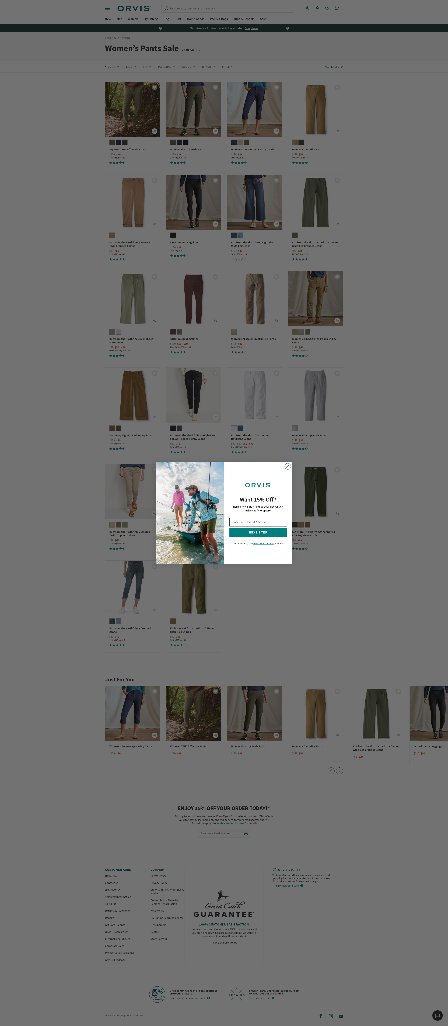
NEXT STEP (258, 532)
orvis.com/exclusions (263, 543)
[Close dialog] (288, 466)
